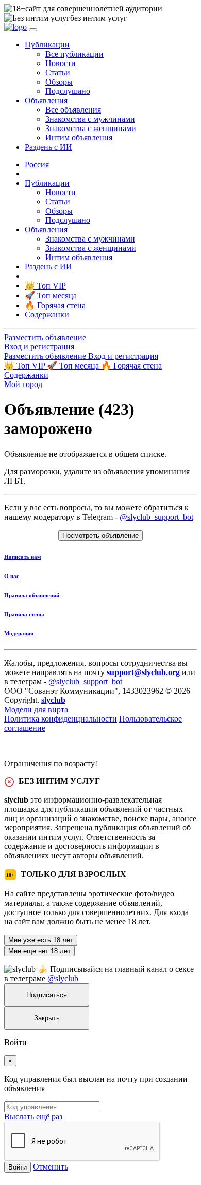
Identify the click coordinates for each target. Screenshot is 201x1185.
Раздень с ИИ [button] (48, 146)
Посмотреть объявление (100, 535)
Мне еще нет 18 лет (39, 951)
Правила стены (24, 614)
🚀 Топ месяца (74, 365)
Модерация (19, 633)
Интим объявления (78, 137)
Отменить (50, 1166)
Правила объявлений (31, 595)
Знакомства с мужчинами (90, 119)
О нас (11, 576)
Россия (37, 164)
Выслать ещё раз (33, 1116)
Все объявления (73, 109)
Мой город (23, 384)
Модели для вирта (36, 709)
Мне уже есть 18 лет (40, 940)
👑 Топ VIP (25, 365)
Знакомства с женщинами (90, 128)
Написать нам (22, 557)
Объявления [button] (46, 100)
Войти (17, 1167)
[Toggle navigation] (33, 29)
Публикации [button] (47, 44)
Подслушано (67, 91)
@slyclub (62, 978)
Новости (60, 63)
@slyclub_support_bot (156, 517)
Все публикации (74, 54)
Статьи (57, 72)
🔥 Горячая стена (131, 365)
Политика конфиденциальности (60, 718)
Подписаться (46, 995)
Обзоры (59, 81)
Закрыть (47, 1018)
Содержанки (26, 375)
